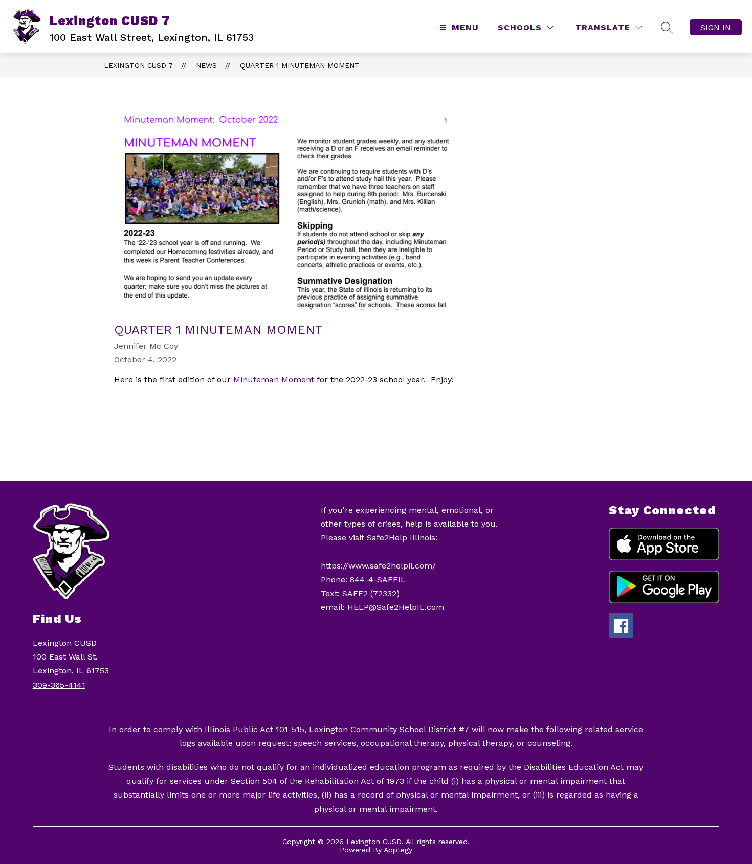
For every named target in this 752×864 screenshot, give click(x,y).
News (206, 65)
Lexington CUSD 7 (138, 65)
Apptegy (398, 850)
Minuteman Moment (273, 379)
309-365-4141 (59, 685)
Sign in (715, 27)
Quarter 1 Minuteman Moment (300, 65)
